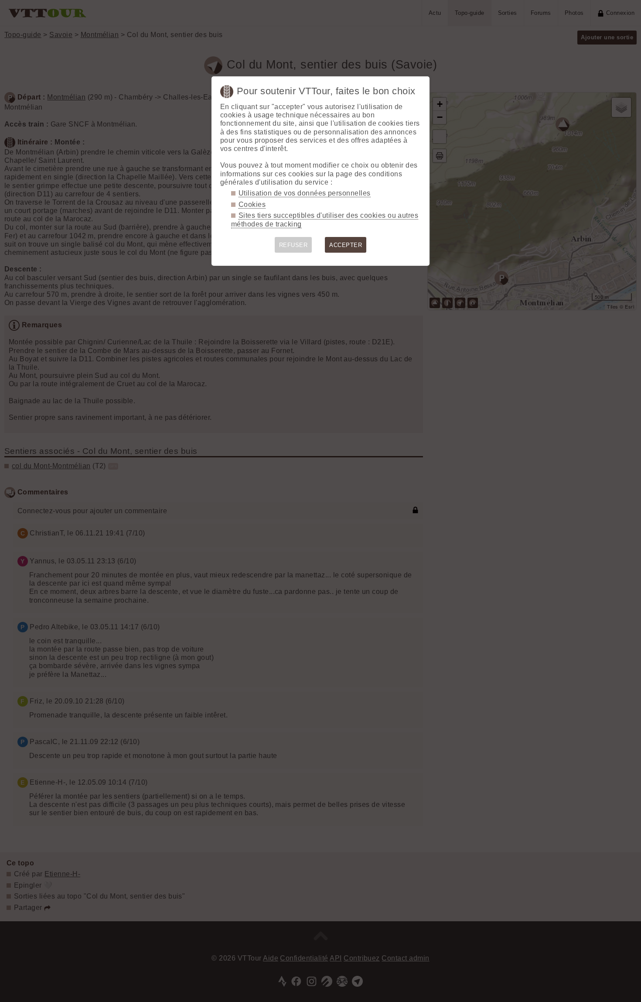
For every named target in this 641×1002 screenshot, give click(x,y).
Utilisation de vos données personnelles (305, 193)
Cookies (252, 204)
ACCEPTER (345, 245)
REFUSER (293, 245)
